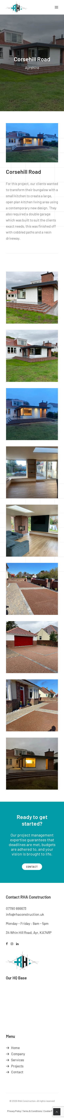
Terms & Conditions (32, 1111)
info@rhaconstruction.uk (25, 914)
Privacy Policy (14, 1111)
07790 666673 (16, 908)
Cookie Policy (50, 1111)
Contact (32, 866)
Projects (17, 1066)
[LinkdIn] (17, 944)
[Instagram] (12, 944)
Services (17, 1060)
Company (18, 1054)
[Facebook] (7, 944)
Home (15, 1048)
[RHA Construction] (16, 7)
